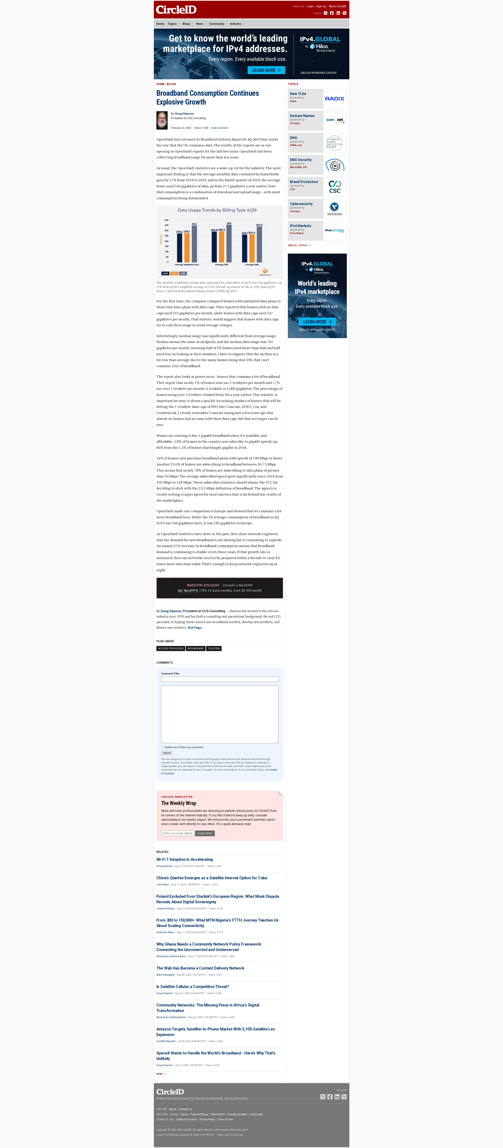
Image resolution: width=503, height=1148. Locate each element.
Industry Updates (237, 1114)
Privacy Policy (207, 1119)
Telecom (214, 648)
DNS (293, 138)
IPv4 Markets (300, 226)
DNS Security (301, 160)
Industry (235, 23)
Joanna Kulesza (165, 908)
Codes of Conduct (186, 1119)
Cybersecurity (301, 204)
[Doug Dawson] (162, 128)
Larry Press (162, 884)
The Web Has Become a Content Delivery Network (200, 968)
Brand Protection (304, 182)
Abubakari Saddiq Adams (171, 956)
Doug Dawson (171, 611)
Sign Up (321, 6)
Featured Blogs (199, 1114)
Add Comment (219, 127)
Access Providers (171, 648)
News (199, 23)
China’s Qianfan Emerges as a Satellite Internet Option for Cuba (211, 878)
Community (216, 23)
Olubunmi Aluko (165, 932)
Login (310, 6)
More (159, 1074)
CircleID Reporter (165, 1041)
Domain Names (302, 116)
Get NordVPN (188, 590)
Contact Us (185, 1109)
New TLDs (298, 94)
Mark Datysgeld (165, 974)
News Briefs (218, 1114)
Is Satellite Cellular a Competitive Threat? (192, 986)
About (172, 1109)
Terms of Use (225, 1119)
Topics (172, 23)
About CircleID (337, 6)
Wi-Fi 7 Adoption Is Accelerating (184, 859)
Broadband (196, 648)
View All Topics (297, 245)
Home (160, 23)
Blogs (186, 23)
